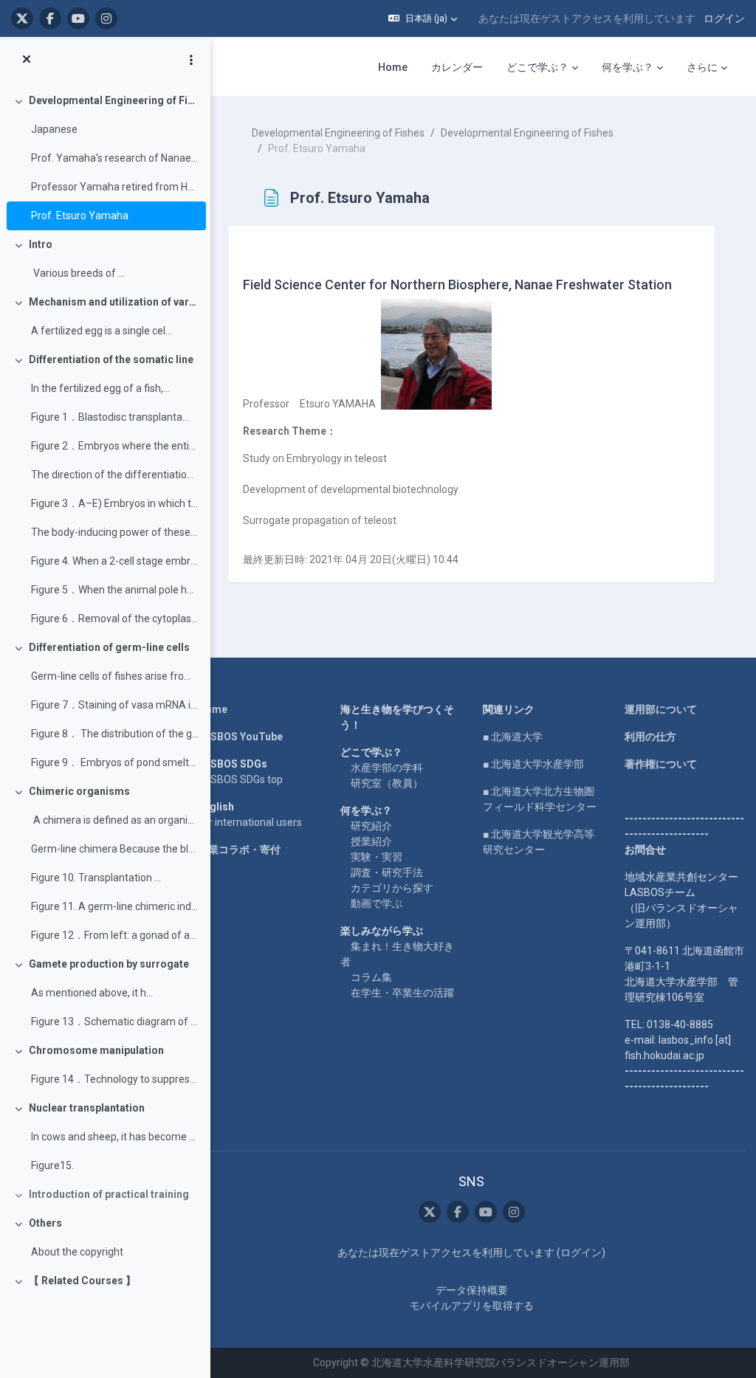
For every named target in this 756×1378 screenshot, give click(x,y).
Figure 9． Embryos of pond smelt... (113, 762)
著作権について (661, 764)
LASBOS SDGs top (240, 779)
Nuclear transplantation (87, 1108)
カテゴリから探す (392, 888)
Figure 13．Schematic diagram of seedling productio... (115, 1021)
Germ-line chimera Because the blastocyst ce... (115, 849)
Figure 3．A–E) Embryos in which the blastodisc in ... (115, 503)
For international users (250, 822)
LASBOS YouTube (240, 737)
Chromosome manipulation (96, 1050)
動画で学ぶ (376, 903)
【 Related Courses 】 (82, 1280)
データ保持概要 (472, 1290)
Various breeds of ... (78, 273)
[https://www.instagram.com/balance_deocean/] (106, 18)
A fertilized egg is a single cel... (101, 331)
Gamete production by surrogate (109, 964)
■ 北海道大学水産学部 (533, 764)
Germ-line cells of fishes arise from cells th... (115, 676)
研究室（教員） (387, 783)
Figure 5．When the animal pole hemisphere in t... (115, 590)
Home (212, 709)
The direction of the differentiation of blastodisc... (115, 474)
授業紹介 (371, 841)
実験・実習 (376, 857)
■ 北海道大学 (513, 737)
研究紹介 (371, 826)
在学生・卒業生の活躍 (402, 993)
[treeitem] (104, 158)
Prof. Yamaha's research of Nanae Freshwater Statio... (115, 158)
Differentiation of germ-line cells (109, 647)
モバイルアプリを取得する (472, 1306)
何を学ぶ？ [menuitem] (627, 67)
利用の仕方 (650, 737)
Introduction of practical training (109, 1194)
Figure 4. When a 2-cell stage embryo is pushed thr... (115, 561)
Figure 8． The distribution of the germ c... (115, 734)
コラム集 (371, 977)
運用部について (661, 709)
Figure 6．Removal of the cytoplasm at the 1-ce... (115, 618)
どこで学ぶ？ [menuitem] (537, 67)
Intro (40, 244)
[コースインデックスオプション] (191, 59)
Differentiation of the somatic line (111, 359)
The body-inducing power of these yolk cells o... (115, 532)
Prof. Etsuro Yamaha (79, 215)
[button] (422, 18)
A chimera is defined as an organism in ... (115, 820)
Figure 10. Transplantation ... (96, 877)
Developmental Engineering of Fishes (114, 100)
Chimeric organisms (79, 791)
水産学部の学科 (387, 768)
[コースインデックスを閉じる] (26, 59)
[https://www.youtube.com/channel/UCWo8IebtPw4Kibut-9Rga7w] (78, 18)
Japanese (54, 129)
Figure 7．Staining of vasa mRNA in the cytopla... (115, 705)
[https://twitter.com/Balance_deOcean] (22, 18)
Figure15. (53, 1165)
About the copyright (77, 1252)
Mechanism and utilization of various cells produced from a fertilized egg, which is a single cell (114, 302)
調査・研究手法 (387, 872)
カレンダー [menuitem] (457, 67)
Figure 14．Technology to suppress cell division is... (115, 1079)
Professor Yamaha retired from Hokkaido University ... (115, 187)
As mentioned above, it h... (92, 993)
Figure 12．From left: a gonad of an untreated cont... (115, 935)
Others (45, 1223)
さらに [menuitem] (702, 67)
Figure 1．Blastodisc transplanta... (110, 417)
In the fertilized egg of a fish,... (100, 388)
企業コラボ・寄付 (239, 849)
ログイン (724, 18)
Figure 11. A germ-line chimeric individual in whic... (115, 906)
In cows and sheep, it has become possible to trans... (115, 1137)
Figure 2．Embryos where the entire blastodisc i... (115, 446)
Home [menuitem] (393, 67)
